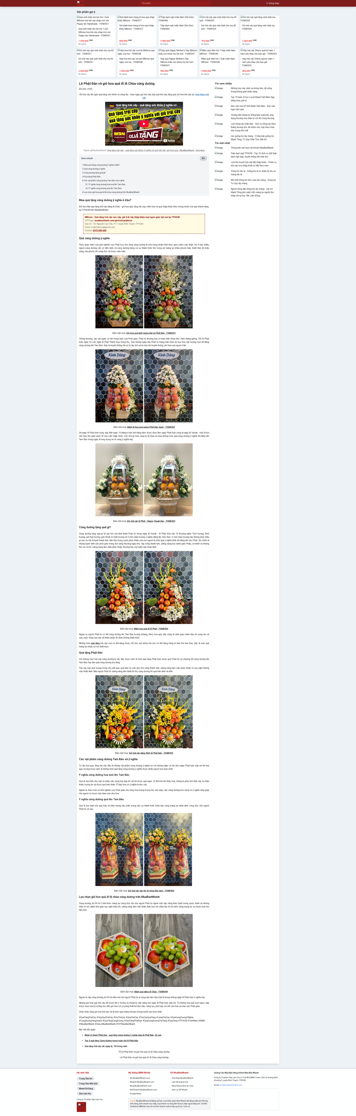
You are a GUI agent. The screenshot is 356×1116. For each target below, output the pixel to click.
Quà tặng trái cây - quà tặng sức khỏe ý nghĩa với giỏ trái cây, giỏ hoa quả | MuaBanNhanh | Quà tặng (156, 150)
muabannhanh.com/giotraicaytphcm (113, 220)
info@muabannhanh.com (231, 1085)
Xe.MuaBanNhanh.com (139, 1078)
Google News (134, 1093)
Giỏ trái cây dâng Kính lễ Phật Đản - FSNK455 (151, 753)
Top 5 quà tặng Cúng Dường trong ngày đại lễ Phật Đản (111, 1040)
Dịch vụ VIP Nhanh (179, 1090)
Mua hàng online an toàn (181, 1086)
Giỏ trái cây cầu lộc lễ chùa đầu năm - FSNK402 (151, 890)
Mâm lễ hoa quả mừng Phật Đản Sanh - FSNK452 (151, 427)
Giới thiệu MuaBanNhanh (181, 1078)
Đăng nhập (274, 3)
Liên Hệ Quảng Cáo (179, 1082)
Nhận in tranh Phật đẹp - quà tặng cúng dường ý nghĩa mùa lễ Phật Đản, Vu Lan (123, 1035)
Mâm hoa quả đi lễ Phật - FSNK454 (151, 628)
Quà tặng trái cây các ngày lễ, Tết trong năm (106, 1046)
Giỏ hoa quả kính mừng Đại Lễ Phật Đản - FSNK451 (151, 333)
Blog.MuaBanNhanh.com (140, 1086)
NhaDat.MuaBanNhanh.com (141, 1082)
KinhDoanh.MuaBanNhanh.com (142, 1090)
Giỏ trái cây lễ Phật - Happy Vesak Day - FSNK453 (151, 521)
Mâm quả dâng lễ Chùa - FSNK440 (151, 991)
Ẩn (203, 158)
